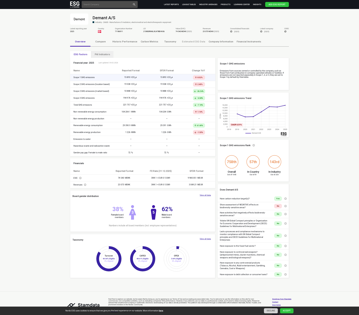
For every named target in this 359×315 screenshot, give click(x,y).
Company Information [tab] (221, 41)
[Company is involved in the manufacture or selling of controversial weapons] (285, 255)
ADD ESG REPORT (277, 4)
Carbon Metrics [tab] (149, 41)
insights (257, 4)
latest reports (171, 4)
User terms (276, 305)
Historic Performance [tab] (124, 41)
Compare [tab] (100, 41)
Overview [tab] (80, 41)
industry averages (208, 4)
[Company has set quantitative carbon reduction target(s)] (285, 199)
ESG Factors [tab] (81, 54)
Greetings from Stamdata (281, 299)
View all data (205, 195)
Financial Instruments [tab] (249, 41)
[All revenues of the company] (85, 185)
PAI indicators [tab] (102, 54)
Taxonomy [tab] (170, 41)
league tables (189, 4)
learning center (242, 4)
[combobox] (106, 4)
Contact (275, 302)
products (225, 4)
